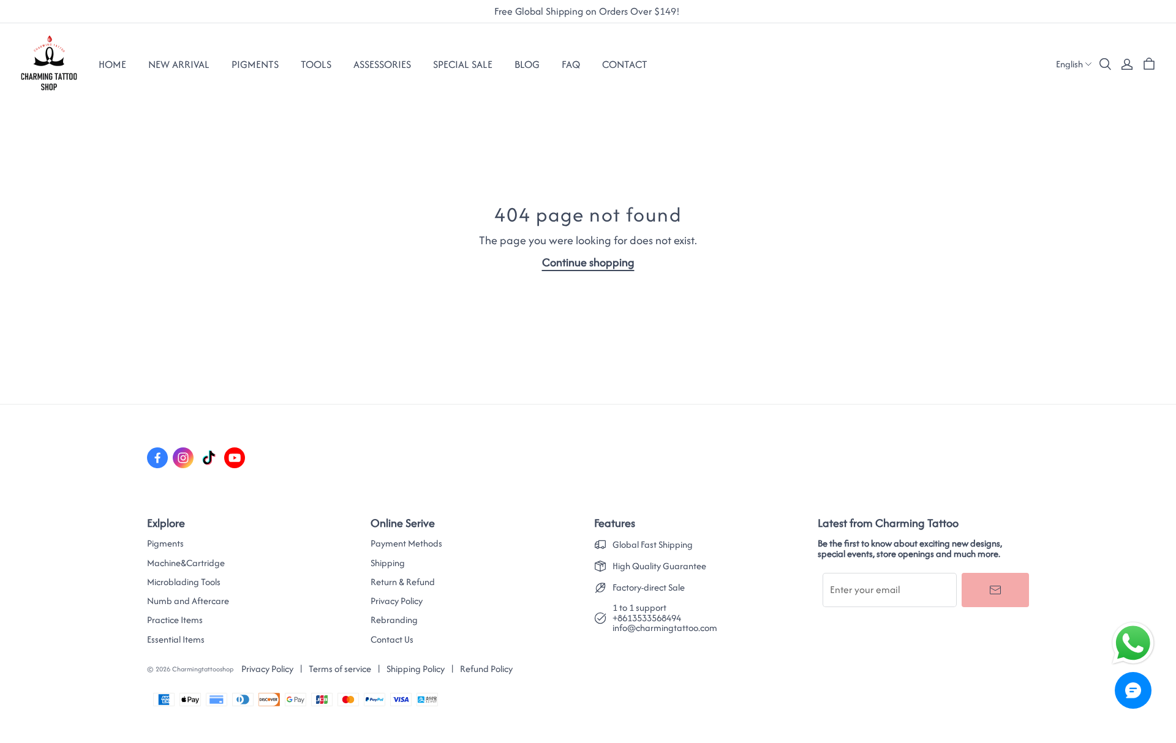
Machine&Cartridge (186, 563)
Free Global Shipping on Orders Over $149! (588, 11)
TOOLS (316, 64)
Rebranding (394, 620)
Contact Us (392, 639)
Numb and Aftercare (188, 601)
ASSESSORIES (382, 64)
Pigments (165, 543)
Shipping (388, 563)
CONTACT (624, 64)
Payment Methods (406, 543)
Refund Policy (486, 668)
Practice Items (175, 620)
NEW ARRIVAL (178, 64)
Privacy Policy (397, 601)
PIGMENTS (255, 64)
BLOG (527, 64)
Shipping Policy (415, 668)
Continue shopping (588, 262)
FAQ (571, 64)
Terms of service (340, 668)
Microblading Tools (184, 582)
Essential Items (176, 639)
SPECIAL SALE (462, 64)
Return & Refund (403, 582)
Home (112, 64)
